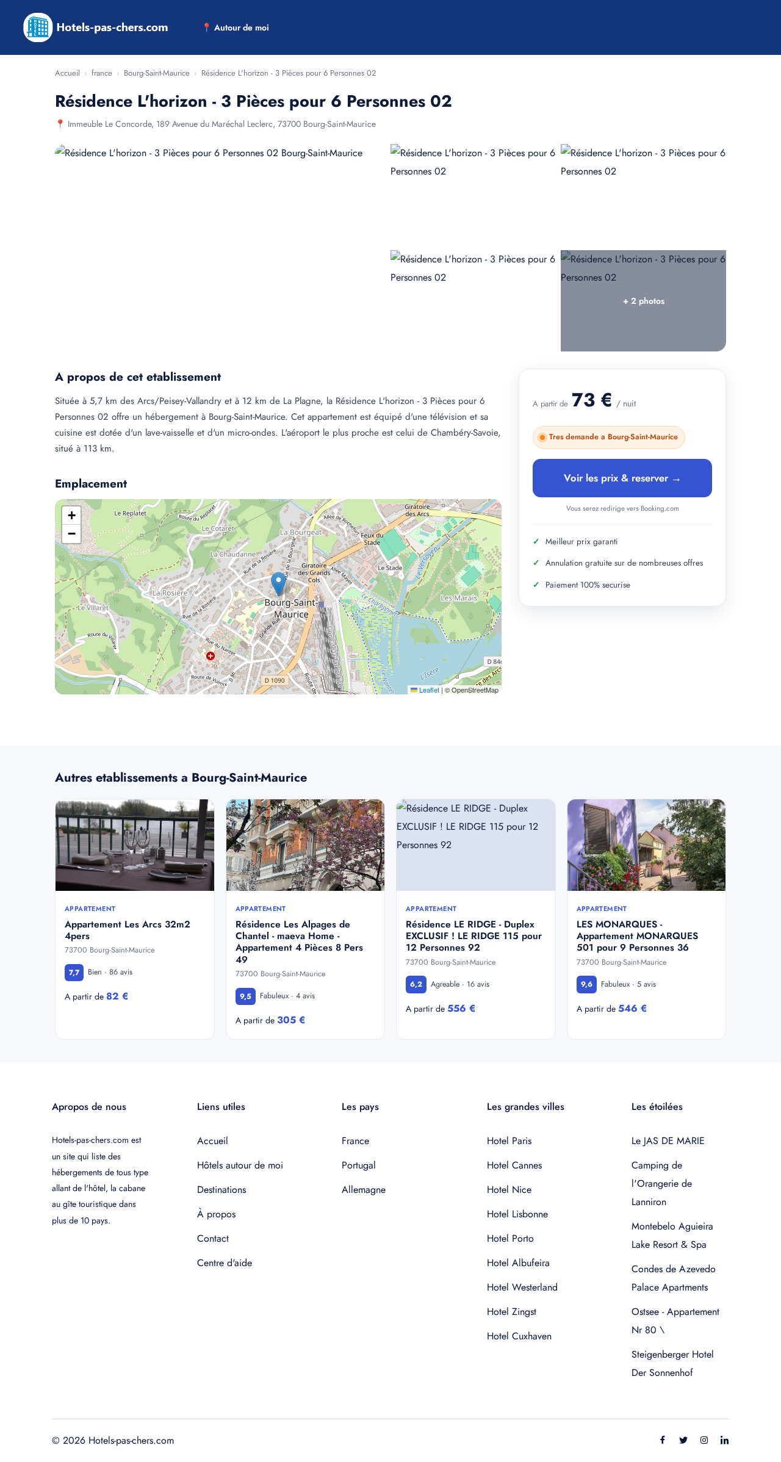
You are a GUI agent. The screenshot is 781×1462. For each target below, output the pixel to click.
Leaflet (428, 689)
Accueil (67, 73)
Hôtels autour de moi (240, 1165)
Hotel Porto (510, 1238)
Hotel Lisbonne (517, 1214)
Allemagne (364, 1190)
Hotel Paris (509, 1141)
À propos (216, 1214)
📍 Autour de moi (235, 27)
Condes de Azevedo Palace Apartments (674, 1278)
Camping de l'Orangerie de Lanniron (662, 1183)
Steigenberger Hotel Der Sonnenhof (673, 1363)
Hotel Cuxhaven (519, 1336)
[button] (278, 584)
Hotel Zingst (511, 1312)
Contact (213, 1238)
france (102, 73)
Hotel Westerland (522, 1287)
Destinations (221, 1190)
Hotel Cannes (514, 1165)
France (355, 1141)
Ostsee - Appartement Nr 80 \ (675, 1321)
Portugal (359, 1165)
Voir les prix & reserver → (623, 477)
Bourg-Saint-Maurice (157, 73)
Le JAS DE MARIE (668, 1141)
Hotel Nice (509, 1190)
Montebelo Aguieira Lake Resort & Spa (672, 1235)
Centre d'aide (224, 1263)
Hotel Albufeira (518, 1263)
